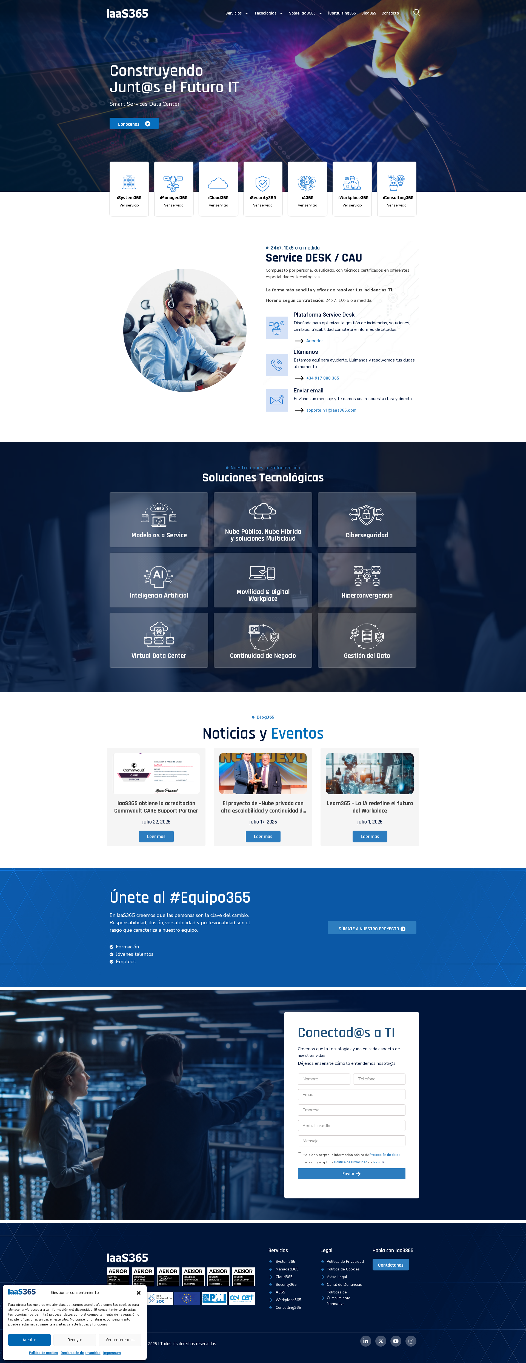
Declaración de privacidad (81, 1353)
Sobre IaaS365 (302, 13)
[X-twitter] (380, 1341)
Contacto (390, 13)
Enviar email (309, 390)
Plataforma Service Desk (324, 314)
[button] (138, 1293)
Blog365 (368, 13)
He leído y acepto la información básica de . (352, 1155)
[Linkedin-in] (365, 1341)
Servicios (233, 13)
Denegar (75, 1339)
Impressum (112, 1353)
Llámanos (306, 352)
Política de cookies (43, 1353)
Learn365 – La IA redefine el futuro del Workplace (370, 807)
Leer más (156, 836)
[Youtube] (395, 1341)
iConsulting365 (342, 13)
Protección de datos (385, 1155)
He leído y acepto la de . (344, 1162)
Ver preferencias (120, 1339)
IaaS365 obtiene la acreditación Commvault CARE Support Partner (156, 807)
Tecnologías (265, 13)
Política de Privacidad (350, 1162)
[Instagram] (410, 1341)
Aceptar (29, 1339)
